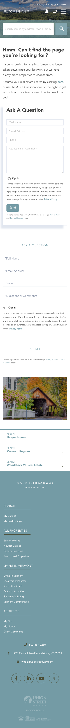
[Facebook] (16, 678)
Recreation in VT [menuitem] (13, 586)
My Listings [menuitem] (10, 516)
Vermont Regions (18, 451)
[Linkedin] (29, 678)
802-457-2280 (55, 11)
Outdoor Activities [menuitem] (14, 591)
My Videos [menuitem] (9, 626)
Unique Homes (17, 437)
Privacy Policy (50, 199)
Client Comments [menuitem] (13, 632)
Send (12, 207)
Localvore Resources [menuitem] (15, 581)
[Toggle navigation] (63, 11)
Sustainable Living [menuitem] (14, 597)
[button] (61, 29)
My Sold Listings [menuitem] (13, 521)
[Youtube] (41, 678)
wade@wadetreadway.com (37, 662)
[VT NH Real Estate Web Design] (35, 701)
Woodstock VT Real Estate (25, 465)
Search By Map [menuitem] (12, 541)
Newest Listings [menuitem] (12, 546)
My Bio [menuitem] (7, 621)
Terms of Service (16, 218)
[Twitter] (54, 678)
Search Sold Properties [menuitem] (16, 556)
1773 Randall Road (36, 653)
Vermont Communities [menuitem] (16, 602)
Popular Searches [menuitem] (13, 551)
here (60, 82)
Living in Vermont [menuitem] (13, 576)
